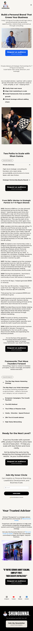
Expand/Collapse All (7, 160)
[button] (31, 5)
